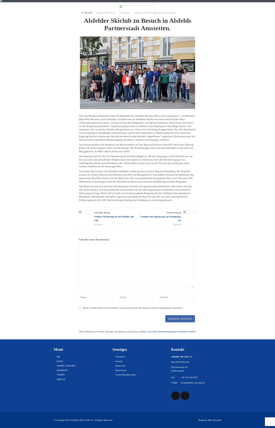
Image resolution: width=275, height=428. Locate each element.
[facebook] (175, 395)
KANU (111, 27)
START (71, 27)
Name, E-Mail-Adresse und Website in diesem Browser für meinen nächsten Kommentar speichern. (133, 308)
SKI (100, 27)
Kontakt (119, 361)
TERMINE (87, 27)
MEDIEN (171, 27)
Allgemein (98, 224)
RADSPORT (154, 27)
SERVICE (202, 27)
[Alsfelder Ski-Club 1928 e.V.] (137, 18)
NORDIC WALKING (132, 27)
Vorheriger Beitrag (114, 217)
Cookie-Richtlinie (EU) (125, 375)
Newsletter (120, 357)
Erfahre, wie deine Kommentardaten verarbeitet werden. (168, 331)
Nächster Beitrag (161, 217)
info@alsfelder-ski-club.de (193, 383)
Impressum (120, 366)
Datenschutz (120, 370)
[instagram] (185, 395)
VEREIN (186, 27)
